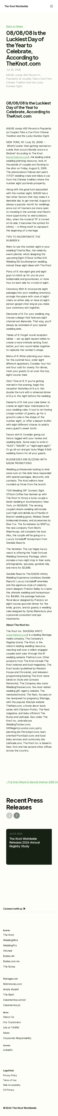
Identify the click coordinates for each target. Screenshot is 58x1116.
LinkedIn (8, 1049)
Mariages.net (10, 978)
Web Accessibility (11, 1085)
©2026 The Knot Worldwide (19, 1107)
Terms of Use (9, 1080)
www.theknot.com (17, 157)
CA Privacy (8, 1089)
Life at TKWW (11, 1027)
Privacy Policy (10, 1075)
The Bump (9, 966)
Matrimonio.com (12, 984)
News (6, 1032)
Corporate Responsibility (17, 1038)
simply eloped (11, 989)
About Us (8, 1016)
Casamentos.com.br (14, 999)
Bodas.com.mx (11, 961)
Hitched (7, 950)
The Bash (8, 994)
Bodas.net (9, 956)
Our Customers (12, 1022)
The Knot (8, 934)
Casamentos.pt (11, 1005)
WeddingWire (10, 940)
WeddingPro (10, 945)
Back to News (14, 26)
